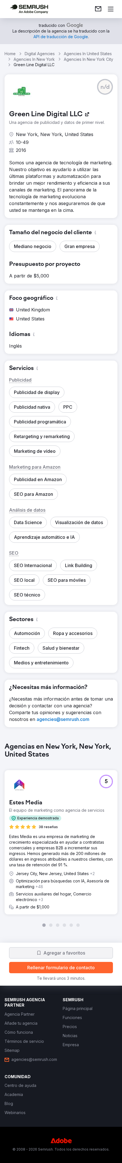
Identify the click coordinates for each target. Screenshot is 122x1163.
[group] (61, 835)
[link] (98, 9)
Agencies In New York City (88, 59)
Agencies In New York (34, 59)
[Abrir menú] (110, 9)
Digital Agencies (40, 53)
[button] (105, 87)
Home (10, 53)
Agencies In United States (88, 53)
